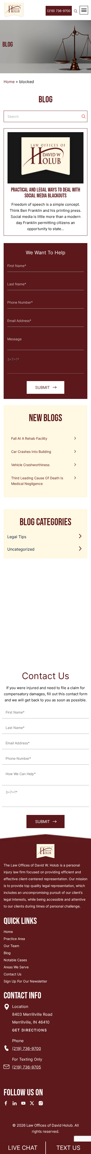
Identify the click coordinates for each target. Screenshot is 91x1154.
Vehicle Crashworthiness (30, 465)
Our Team (11, 946)
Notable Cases (15, 960)
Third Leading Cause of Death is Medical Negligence (37, 481)
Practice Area (14, 939)
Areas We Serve (16, 967)
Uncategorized (20, 549)
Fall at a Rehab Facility (29, 438)
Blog (7, 953)
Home (9, 81)
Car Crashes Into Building (31, 451)
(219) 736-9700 (58, 11)
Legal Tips (16, 536)
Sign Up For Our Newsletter (25, 981)
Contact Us (12, 974)
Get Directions (29, 1030)
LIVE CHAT (22, 1147)
